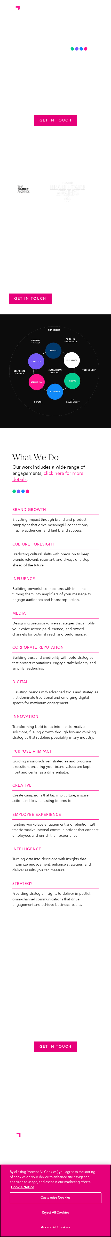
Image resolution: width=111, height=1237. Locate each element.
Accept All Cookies (55, 1227)
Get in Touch (55, 120)
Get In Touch (30, 299)
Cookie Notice (22, 1187)
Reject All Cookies (55, 1212)
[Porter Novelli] (12, 9)
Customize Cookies (55, 1197)
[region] (55, 1201)
